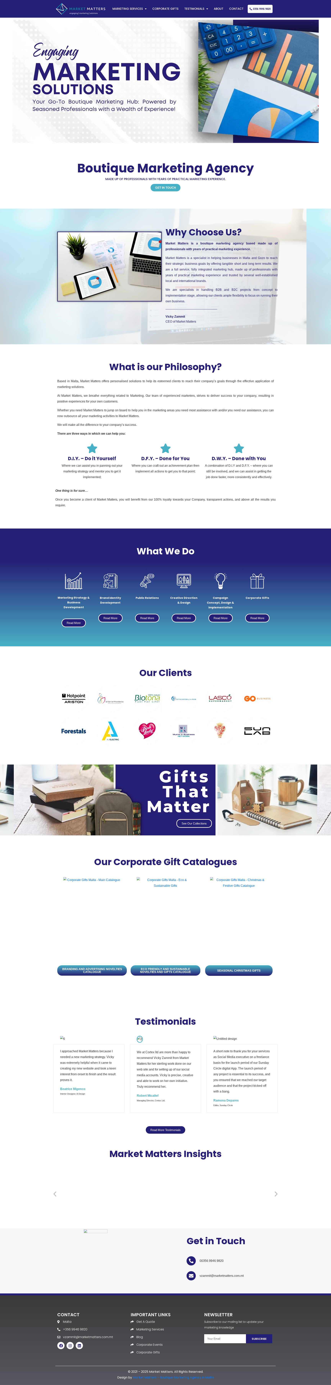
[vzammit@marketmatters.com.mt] (191, 1275)
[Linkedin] (79, 1345)
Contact (236, 9)
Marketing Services (127, 9)
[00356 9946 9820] (191, 1260)
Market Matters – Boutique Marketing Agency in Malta (173, 1377)
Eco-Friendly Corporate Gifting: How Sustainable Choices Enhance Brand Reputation (88, 1218)
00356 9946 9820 (212, 1260)
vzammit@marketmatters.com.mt (222, 1275)
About (218, 9)
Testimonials (194, 9)
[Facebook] (61, 1345)
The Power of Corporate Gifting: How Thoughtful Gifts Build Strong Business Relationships (240, 1218)
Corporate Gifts (165, 9)
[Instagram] (70, 1345)
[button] (55, 1194)
